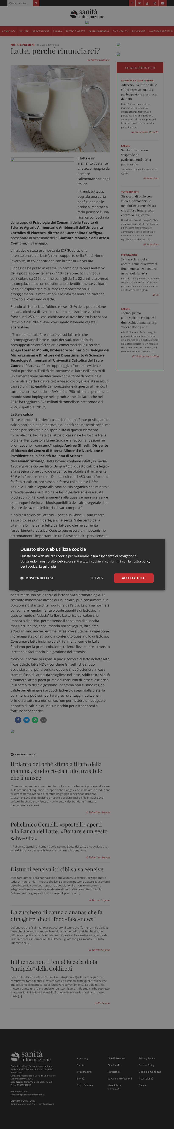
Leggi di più (47, 566)
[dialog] (87, 564)
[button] (37, 578)
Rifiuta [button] (96, 578)
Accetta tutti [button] (134, 578)
